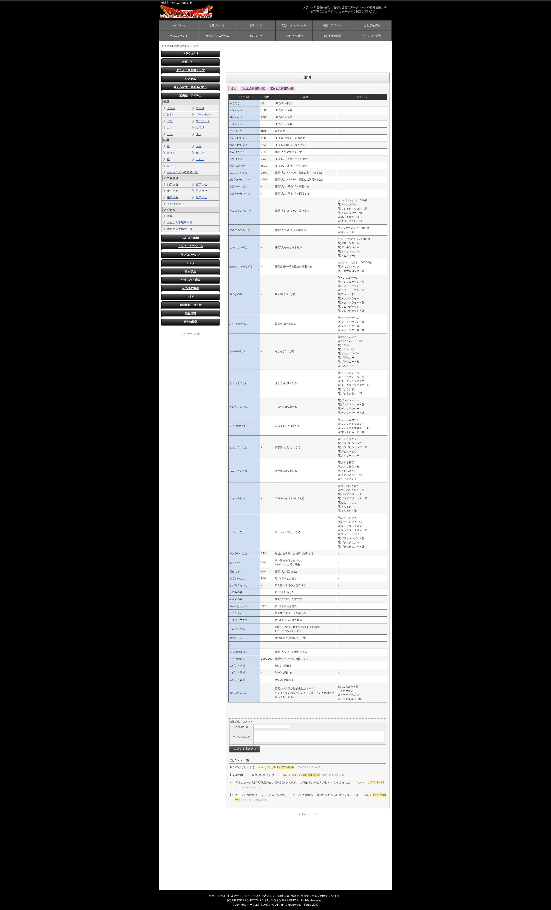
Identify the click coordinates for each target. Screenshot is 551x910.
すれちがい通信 (294, 35)
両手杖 (200, 127)
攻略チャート (217, 25)
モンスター (255, 35)
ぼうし (171, 152)
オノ (198, 134)
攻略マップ (255, 25)
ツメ (170, 134)
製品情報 (190, 313)
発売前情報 (191, 321)
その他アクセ (175, 204)
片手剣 (171, 108)
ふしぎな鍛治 (372, 25)
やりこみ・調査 (372, 35)
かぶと (200, 152)
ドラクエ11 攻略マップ (190, 70)
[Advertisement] (308, 59)
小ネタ (190, 296)
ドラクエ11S (190, 53)
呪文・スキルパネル (294, 25)
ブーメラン (203, 114)
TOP (175, 45)
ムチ (170, 127)
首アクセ (201, 184)
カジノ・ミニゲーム (217, 35)
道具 (233, 88)
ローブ (171, 165)
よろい (200, 159)
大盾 (198, 146)
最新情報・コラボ (190, 305)
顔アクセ (172, 184)
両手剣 (200, 108)
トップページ (179, 25)
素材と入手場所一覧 (282, 88)
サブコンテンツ (179, 35)
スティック (203, 121)
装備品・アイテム (190, 95)
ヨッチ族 (190, 271)
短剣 (170, 114)
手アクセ (201, 190)
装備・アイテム (332, 25)
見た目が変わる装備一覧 (182, 172)
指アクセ (172, 197)
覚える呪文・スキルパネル (190, 87)
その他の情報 (190, 288)
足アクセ (201, 197)
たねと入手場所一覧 (253, 88)
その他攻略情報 (332, 35)
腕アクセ (172, 190)
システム (190, 78)
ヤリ (170, 121)
